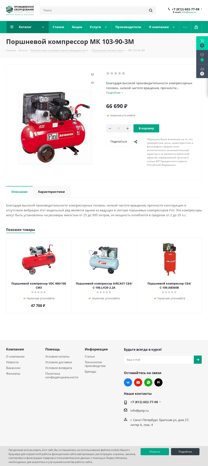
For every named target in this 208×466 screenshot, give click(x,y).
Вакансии (13, 368)
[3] (116, 73)
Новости (12, 362)
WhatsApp (148, 382)
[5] (124, 73)
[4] (120, 73)
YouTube (138, 382)
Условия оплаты (57, 356)
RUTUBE (158, 382)
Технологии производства (95, 364)
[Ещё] (185, 27)
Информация (96, 349)
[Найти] (151, 10)
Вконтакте (128, 382)
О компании (15, 356)
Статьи (90, 356)
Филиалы (13, 373)
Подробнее (185, 451)
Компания (15, 349)
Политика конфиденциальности (61, 375)
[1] (108, 73)
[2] (112, 73)
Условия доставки (58, 362)
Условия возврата (58, 368)
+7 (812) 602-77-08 (185, 9)
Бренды (90, 371)
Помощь (52, 349)
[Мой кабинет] (196, 27)
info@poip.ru (189, 12)
